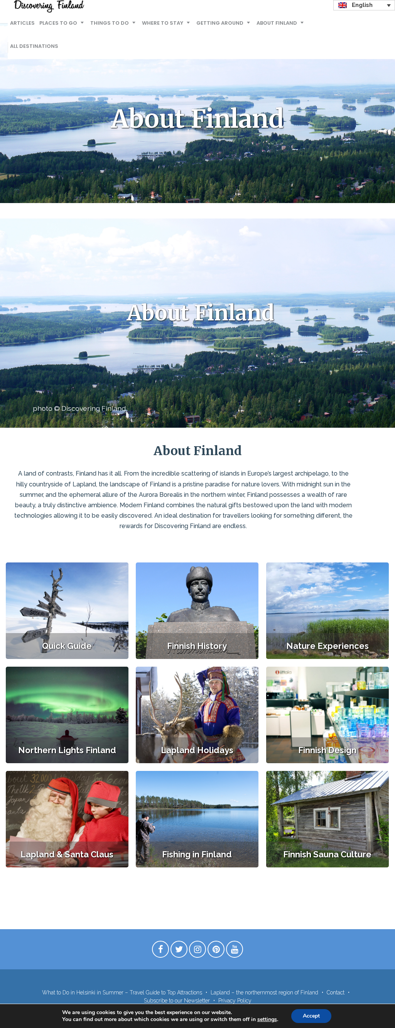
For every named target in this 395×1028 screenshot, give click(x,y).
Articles (22, 23)
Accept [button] (311, 1016)
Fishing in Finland (197, 854)
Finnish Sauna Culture (327, 854)
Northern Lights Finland (67, 750)
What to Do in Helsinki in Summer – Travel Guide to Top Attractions (122, 992)
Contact (335, 992)
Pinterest (216, 951)
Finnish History (197, 646)
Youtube (234, 951)
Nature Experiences (327, 646)
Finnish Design (327, 750)
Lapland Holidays (197, 750)
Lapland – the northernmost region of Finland (264, 992)
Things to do (109, 23)
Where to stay (162, 23)
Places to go (58, 23)
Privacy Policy (235, 1001)
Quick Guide (67, 646)
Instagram (197, 951)
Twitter (179, 951)
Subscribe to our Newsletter (177, 1001)
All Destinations (34, 46)
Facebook (160, 951)
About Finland (277, 23)
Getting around (219, 23)
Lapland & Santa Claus (66, 854)
